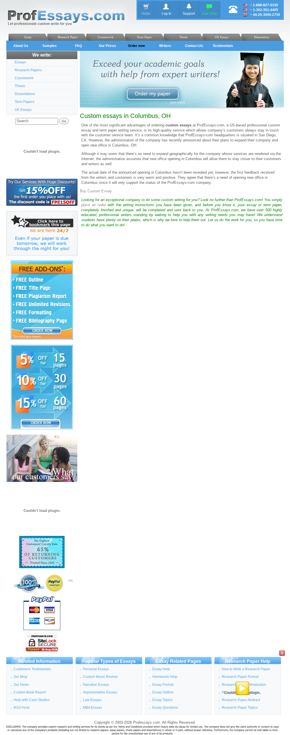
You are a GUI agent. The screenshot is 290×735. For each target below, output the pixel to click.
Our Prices (107, 46)
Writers (165, 46)
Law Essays (92, 700)
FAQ (78, 46)
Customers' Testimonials (32, 669)
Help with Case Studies (32, 700)
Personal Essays (96, 669)
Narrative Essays (96, 685)
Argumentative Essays (100, 692)
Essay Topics (162, 700)
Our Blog (20, 677)
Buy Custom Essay (96, 191)
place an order (93, 205)
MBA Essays (92, 708)
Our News (21, 685)
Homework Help (164, 677)
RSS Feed (21, 708)
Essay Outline (163, 692)
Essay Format (162, 685)
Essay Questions (165, 708)
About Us (20, 46)
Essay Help (161, 669)
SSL (70, 580)
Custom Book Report (30, 692)
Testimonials (223, 46)
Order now (136, 46)
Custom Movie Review (100, 677)
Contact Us (194, 46)
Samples (49, 46)
